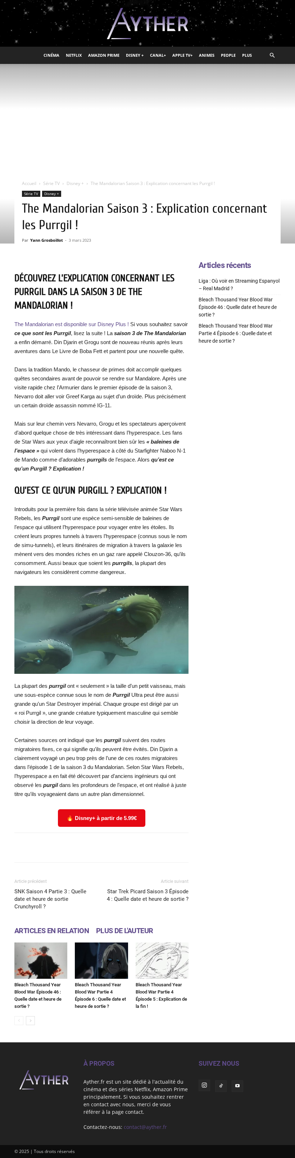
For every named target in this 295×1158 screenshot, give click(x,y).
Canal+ (158, 55)
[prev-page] (18, 1020)
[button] (272, 55)
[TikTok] (221, 1086)
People (228, 55)
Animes (206, 55)
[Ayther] (147, 24)
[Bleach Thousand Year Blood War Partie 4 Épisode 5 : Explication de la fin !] (162, 960)
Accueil (29, 183)
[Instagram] (204, 1085)
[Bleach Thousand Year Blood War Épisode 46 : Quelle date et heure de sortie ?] (40, 960)
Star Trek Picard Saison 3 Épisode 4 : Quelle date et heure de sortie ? (148, 895)
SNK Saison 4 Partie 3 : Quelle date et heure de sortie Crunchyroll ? (50, 899)
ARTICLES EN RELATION (51, 930)
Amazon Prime (103, 55)
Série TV (51, 183)
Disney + (135, 55)
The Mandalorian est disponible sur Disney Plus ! (71, 324)
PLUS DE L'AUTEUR (124, 930)
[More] (231, 847)
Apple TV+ (182, 55)
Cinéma (51, 55)
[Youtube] (237, 1086)
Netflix (74, 55)
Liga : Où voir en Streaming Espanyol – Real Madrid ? (239, 284)
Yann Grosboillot (46, 240)
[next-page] (30, 1020)
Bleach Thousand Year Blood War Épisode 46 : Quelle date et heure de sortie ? (238, 307)
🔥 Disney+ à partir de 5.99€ (102, 818)
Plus (247, 55)
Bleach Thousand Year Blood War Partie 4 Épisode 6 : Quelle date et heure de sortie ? (236, 333)
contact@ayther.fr (145, 1127)
